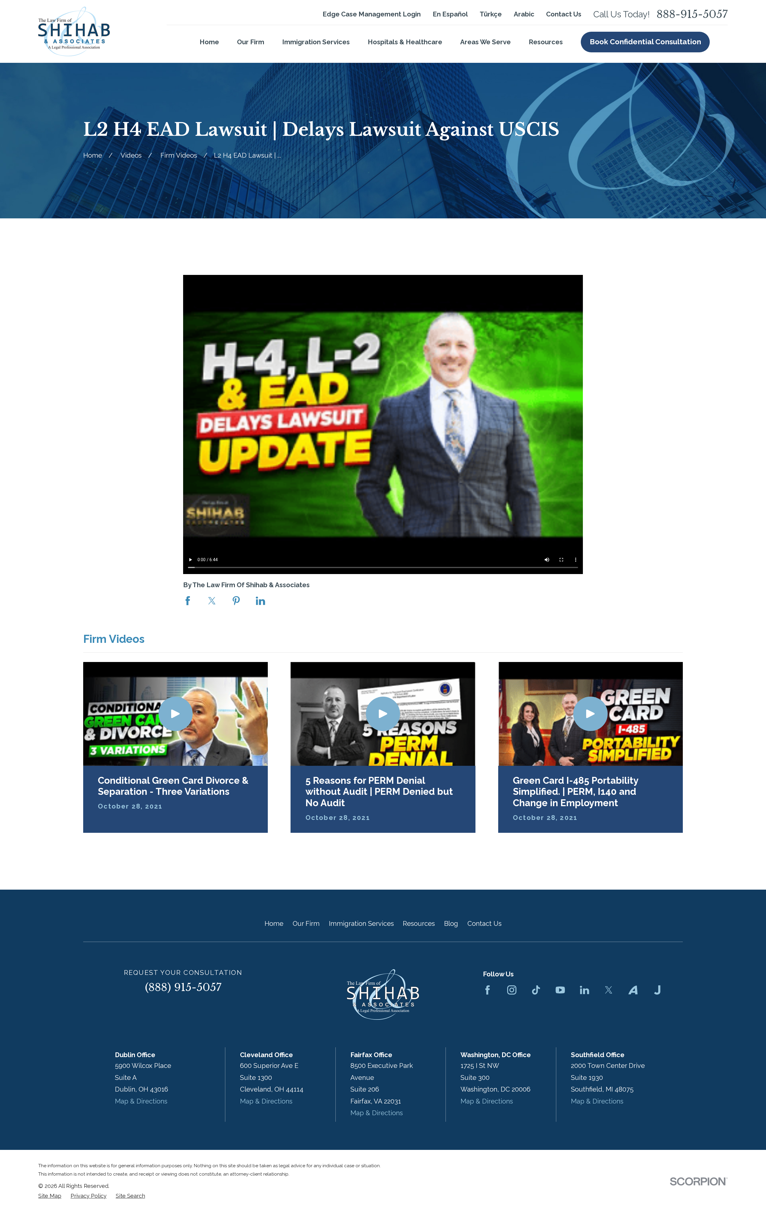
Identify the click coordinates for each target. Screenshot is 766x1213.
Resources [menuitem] (546, 42)
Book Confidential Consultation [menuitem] (645, 41)
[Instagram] (511, 990)
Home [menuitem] (209, 42)
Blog (451, 923)
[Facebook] (487, 990)
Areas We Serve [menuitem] (485, 42)
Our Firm (306, 923)
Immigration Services (361, 923)
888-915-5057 (692, 14)
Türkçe (491, 14)
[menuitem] (49, 1196)
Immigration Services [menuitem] (316, 42)
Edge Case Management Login (372, 14)
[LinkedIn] (584, 990)
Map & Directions (141, 1101)
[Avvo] (633, 990)
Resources (419, 923)
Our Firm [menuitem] (250, 42)
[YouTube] (560, 990)
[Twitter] (608, 990)
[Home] (74, 31)
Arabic (524, 14)
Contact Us (563, 14)
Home (274, 923)
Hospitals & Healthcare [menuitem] (405, 42)
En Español (450, 14)
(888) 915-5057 (183, 987)
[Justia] (657, 990)
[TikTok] (536, 990)
